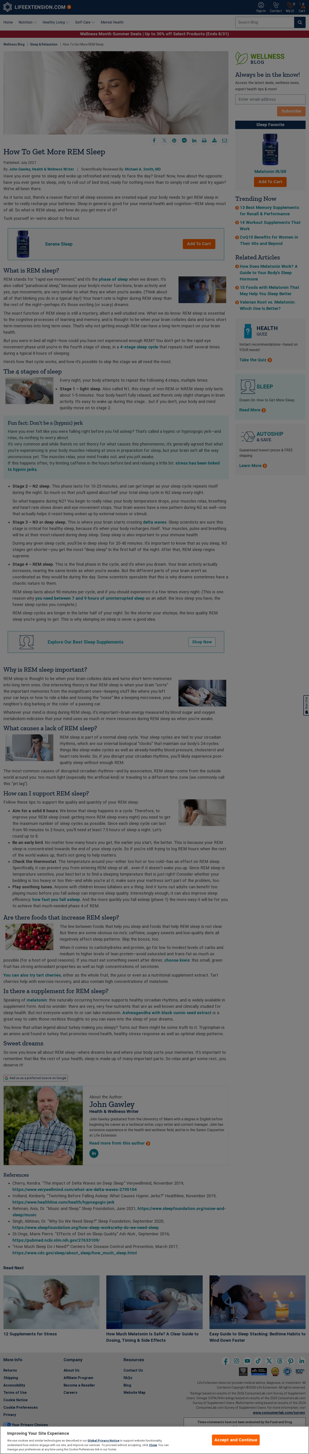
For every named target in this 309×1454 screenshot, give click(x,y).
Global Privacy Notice (103, 1440)
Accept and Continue (235, 1439)
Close (153, 1445)
